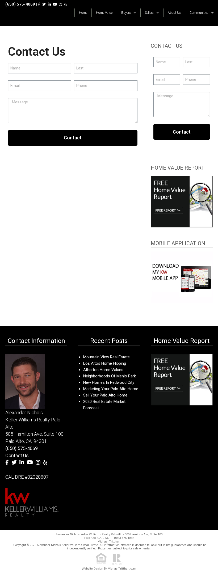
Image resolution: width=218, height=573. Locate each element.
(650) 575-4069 (20, 4)
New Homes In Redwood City (108, 382)
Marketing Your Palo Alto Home (110, 388)
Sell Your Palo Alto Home (105, 395)
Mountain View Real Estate (106, 357)
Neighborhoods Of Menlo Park (109, 376)
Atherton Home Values (103, 369)
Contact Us (17, 455)
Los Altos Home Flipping (104, 363)
